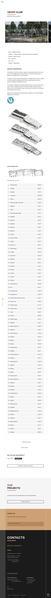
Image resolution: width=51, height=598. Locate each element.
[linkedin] (27, 567)
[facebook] (18, 567)
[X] (21, 458)
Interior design (25, 501)
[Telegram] (17, 458)
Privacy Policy (23, 595)
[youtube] (15, 567)
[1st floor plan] (25, 173)
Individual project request (25, 465)
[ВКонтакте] (15, 458)
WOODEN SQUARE (26, 442)
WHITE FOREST (24, 447)
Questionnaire (29, 582)
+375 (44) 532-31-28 (11, 579)
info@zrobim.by (15, 561)
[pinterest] (24, 567)
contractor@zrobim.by (16, 581)
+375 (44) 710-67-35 (11, 559)
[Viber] (19, 458)
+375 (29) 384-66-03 (31, 579)
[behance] (11, 567)
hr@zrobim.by (31, 581)
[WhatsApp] (9, 561)
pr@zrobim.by (10, 588)
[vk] (21, 567)
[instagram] (8, 567)
